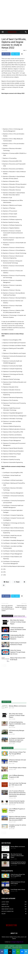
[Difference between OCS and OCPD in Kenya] (5, 761)
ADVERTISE (12, 946)
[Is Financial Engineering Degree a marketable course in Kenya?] (5, 723)
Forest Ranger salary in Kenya (17, 767)
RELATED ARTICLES (7, 616)
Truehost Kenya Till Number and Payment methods (20, 607)
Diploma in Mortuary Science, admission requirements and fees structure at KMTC (17, 818)
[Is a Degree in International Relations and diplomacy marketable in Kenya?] (5, 739)
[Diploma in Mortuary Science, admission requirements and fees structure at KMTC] (5, 818)
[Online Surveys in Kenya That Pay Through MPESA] (5, 753)
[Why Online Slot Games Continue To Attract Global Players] (5, 622)
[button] (2, 32)
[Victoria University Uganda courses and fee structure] (5, 802)
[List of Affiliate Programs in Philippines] (5, 810)
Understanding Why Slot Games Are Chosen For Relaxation (17, 637)
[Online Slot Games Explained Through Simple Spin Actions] (5, 652)
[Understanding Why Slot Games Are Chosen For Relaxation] (5, 637)
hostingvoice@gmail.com (17, 942)
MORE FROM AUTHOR (19, 616)
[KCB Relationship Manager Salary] (5, 732)
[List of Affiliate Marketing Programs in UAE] (5, 777)
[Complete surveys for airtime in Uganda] (5, 826)
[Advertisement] (14, 15)
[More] (22, 53)
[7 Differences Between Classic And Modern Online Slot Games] (5, 629)
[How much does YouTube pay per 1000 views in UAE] (5, 784)
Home (3, 35)
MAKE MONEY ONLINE (17, 947)
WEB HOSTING (8, 947)
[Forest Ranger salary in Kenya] (5, 769)
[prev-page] (3, 665)
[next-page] (5, 665)
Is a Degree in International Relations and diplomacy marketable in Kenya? (17, 739)
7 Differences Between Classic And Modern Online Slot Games (18, 629)
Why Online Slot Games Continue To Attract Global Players (18, 622)
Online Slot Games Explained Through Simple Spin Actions (17, 652)
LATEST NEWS (9, 35)
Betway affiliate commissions (17, 706)
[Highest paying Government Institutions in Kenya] (5, 644)
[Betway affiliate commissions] (5, 707)
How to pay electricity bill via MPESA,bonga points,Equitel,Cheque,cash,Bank (8, 608)
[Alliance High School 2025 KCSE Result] (5, 659)
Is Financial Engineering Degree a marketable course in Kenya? (17, 723)
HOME (6, 946)
